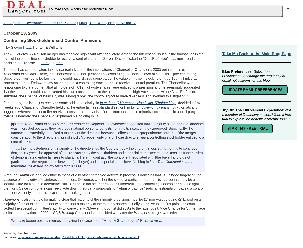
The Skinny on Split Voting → (112, 23)
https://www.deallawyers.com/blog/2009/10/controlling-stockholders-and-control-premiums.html (78, 237)
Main (83, 23)
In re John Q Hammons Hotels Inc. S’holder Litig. (138, 103)
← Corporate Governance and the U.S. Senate (39, 23)
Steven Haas (21, 47)
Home (291, 9)
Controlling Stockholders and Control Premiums (52, 40)
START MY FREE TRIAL (247, 128)
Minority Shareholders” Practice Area (132, 220)
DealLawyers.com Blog (57, 9)
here (45, 63)
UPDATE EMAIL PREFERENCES (255, 90)
